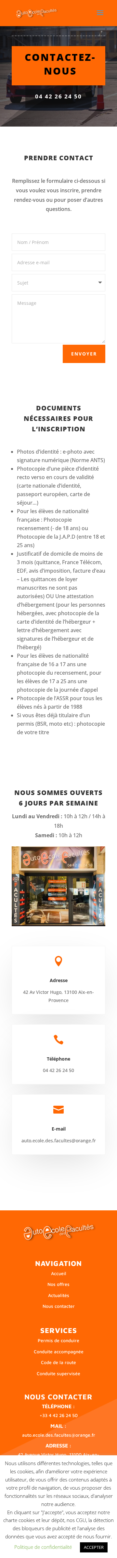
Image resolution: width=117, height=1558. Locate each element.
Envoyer (84, 354)
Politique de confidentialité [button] (43, 1547)
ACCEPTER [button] (94, 1547)
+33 (59, 1415)
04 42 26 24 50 (58, 96)
